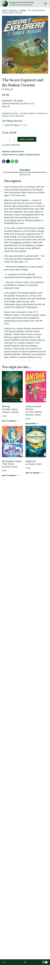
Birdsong (6, 406)
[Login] (25, 962)
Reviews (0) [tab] (25, 174)
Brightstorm (30, 461)
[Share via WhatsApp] (12, 161)
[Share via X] (8, 161)
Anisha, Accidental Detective (33, 407)
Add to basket (27, 139)
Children (22, 10)
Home (4, 10)
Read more (30, 423)
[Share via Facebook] (4, 161)
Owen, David (11, 467)
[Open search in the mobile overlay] (3, 962)
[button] (11, 145)
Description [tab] (25, 170)
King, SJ (9, 89)
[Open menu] (45, 3)
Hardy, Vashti (35, 464)
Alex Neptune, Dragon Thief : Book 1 (12, 462)
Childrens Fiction (33, 154)
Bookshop (13, 10)
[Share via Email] (16, 161)
